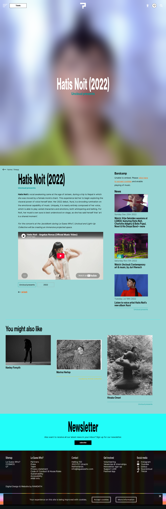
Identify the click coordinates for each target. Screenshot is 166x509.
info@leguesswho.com (82, 469)
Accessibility (36, 476)
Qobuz (143, 466)
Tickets (18, 6)
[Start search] (160, 6)
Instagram (145, 462)
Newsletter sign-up (113, 466)
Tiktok (143, 471)
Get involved (109, 458)
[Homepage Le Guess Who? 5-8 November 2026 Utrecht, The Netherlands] (83, 5)
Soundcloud (146, 469)
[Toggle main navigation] (4, 6)
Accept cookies (101, 499)
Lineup (16, 169)
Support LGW (110, 469)
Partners (35, 462)
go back (24, 292)
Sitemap (9, 458)
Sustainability (37, 474)
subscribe (83, 443)
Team (33, 466)
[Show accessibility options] (148, 5)
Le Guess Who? (13, 462)
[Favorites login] (154, 5)
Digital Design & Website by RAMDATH (24, 486)
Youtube (144, 464)
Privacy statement (39, 469)
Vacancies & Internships (115, 464)
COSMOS (10, 464)
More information (126, 499)
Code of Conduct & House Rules (46, 471)
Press (33, 464)
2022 (45, 285)
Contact (75, 458)
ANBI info (35, 478)
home (9, 169)
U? (7, 466)
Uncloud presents (27, 285)
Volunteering (110, 462)
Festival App (109, 471)
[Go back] (4, 169)
